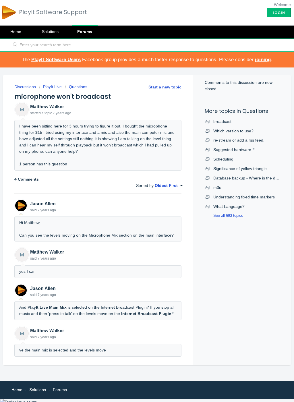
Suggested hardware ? (234, 149)
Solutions (50, 31)
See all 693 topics (228, 215)
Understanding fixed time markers (244, 197)
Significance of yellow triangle (240, 168)
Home (15, 31)
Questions (78, 86)
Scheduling (223, 159)
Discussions (25, 86)
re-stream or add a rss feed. (238, 140)
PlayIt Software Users (56, 59)
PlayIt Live (52, 86)
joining (263, 59)
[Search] (15, 45)
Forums (84, 31)
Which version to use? (233, 131)
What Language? (229, 206)
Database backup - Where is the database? (252, 178)
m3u (217, 187)
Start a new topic (164, 87)
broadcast (222, 121)
